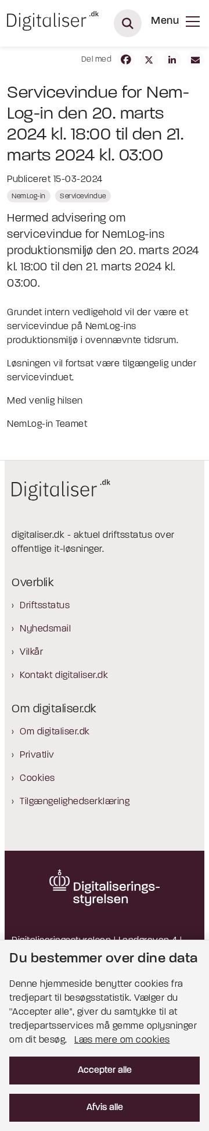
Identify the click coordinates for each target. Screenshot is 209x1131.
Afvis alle (105, 1107)
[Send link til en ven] (195, 60)
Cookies (37, 778)
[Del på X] (149, 60)
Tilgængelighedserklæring (74, 802)
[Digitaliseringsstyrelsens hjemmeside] (104, 887)
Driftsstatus (45, 606)
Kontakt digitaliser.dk (64, 675)
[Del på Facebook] (126, 60)
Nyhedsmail (45, 629)
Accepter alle (105, 1070)
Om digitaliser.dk (55, 732)
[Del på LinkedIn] (172, 60)
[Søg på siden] (128, 23)
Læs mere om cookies (122, 1040)
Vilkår (31, 652)
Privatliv (37, 755)
